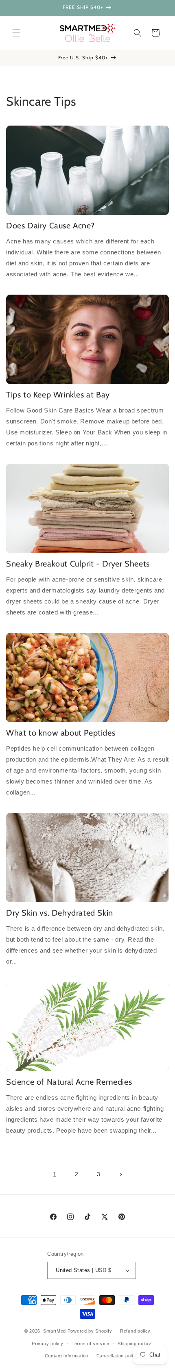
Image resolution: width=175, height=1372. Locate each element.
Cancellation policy (117, 1355)
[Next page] (120, 1174)
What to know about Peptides (60, 733)
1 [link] (55, 1174)
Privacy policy (47, 1343)
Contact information (66, 1355)
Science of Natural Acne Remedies (69, 1082)
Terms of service (90, 1343)
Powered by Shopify (90, 1331)
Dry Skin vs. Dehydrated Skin (59, 913)
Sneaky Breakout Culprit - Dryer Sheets (78, 564)
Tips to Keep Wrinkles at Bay (58, 394)
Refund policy (135, 1331)
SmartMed (55, 1331)
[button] (16, 33)
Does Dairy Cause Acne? (50, 225)
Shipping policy (134, 1343)
